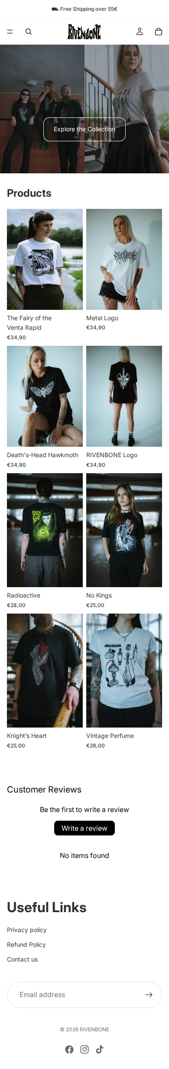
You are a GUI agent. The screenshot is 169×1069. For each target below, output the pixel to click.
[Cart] (158, 31)
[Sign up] (149, 994)
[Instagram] (84, 1049)
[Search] (28, 31)
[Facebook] (69, 1049)
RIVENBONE (94, 1029)
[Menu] (10, 32)
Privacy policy (27, 929)
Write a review (84, 828)
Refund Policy (26, 944)
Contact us (22, 959)
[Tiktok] (99, 1049)
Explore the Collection (84, 129)
